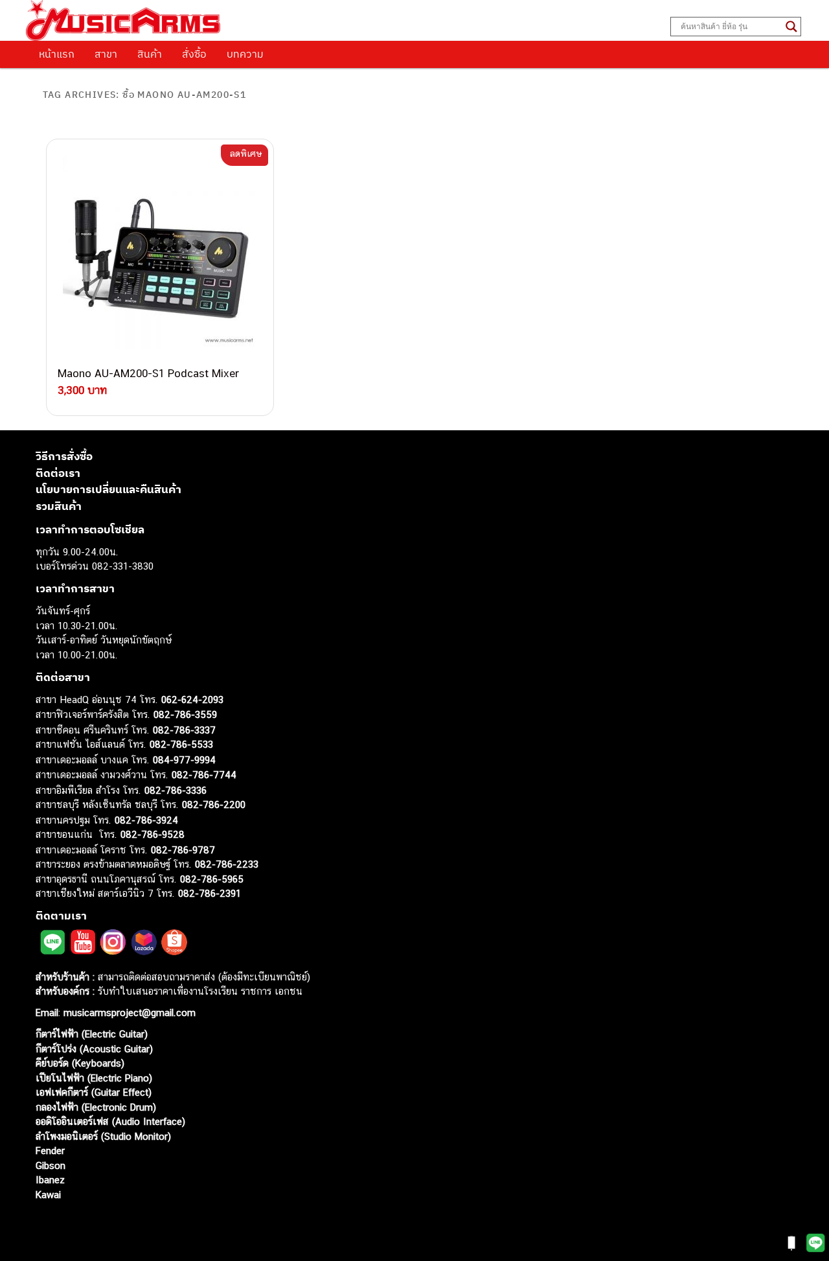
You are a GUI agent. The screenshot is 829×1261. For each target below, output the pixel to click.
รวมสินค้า (59, 506)
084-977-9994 (184, 759)
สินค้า (149, 53)
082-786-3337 (184, 729)
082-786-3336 (175, 790)
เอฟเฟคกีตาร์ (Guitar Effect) (94, 1092)
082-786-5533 (181, 744)
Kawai (48, 1194)
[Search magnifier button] (791, 26)
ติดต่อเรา (58, 473)
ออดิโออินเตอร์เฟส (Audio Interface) (110, 1121)
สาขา (106, 53)
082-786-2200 (213, 804)
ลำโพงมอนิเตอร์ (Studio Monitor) (103, 1136)
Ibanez (50, 1179)
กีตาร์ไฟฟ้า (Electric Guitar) (92, 1033)
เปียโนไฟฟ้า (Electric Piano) (94, 1077)
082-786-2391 (209, 893)
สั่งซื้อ (194, 53)
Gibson (50, 1165)
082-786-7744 (204, 774)
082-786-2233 (226, 864)
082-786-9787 (183, 849)
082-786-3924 (146, 820)
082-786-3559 (185, 714)
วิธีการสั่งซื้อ (64, 456)
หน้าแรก (56, 53)
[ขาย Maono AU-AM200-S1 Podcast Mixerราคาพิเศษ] (160, 252)
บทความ (245, 53)
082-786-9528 (152, 834)
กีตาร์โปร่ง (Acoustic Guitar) (94, 1048)
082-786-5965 (212, 879)
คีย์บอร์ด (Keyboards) (80, 1063)
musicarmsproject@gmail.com (128, 1012)
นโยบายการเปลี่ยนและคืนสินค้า (108, 489)
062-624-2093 (192, 699)
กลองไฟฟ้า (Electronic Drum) (96, 1107)
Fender (50, 1150)
